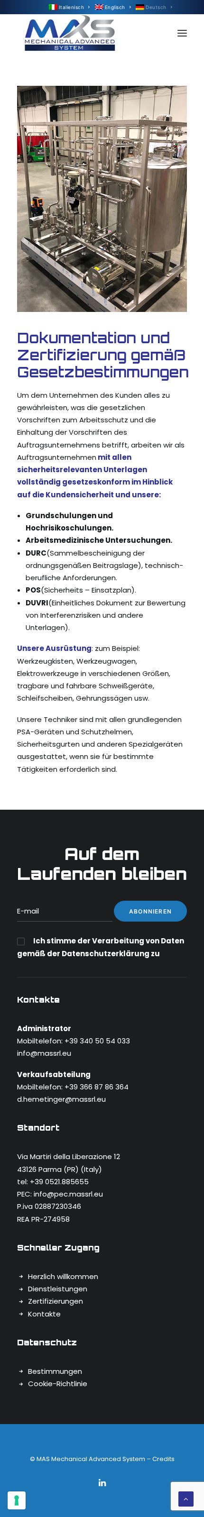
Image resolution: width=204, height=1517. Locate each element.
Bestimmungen (55, 1371)
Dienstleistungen (57, 1289)
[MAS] (70, 33)
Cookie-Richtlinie (57, 1384)
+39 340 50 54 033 (97, 1041)
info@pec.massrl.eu (68, 1194)
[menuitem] (69, 7)
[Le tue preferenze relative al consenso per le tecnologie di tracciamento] (17, 1500)
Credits (163, 1458)
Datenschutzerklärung (106, 954)
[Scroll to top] (186, 1498)
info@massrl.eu (44, 1053)
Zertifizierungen (55, 1301)
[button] (182, 33)
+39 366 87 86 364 (96, 1087)
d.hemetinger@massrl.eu (61, 1099)
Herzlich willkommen (63, 1276)
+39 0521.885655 (59, 1182)
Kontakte (44, 1314)
